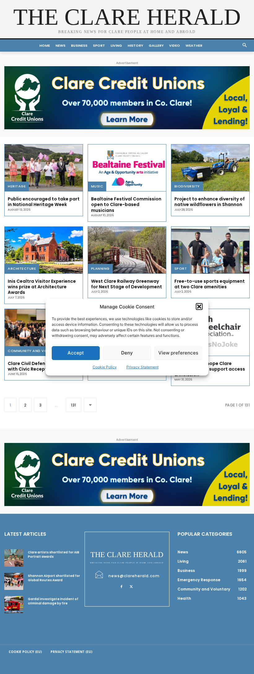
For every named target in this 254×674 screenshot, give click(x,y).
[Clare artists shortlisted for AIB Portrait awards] (13, 557)
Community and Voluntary (36, 350)
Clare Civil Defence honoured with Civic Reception (41, 366)
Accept (76, 353)
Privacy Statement (142, 367)
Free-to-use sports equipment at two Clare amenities (209, 284)
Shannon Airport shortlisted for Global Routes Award (54, 577)
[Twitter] (131, 586)
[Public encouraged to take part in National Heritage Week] (44, 167)
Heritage (17, 186)
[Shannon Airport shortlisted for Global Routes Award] (13, 581)
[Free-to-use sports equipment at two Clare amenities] (210, 250)
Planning (100, 268)
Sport (180, 268)
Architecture (22, 268)
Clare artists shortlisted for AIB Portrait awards (53, 554)
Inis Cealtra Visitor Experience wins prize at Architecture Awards (42, 286)
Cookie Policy (105, 367)
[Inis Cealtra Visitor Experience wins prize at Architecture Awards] (44, 250)
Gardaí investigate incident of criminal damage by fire (53, 601)
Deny (127, 353)
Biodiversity (187, 186)
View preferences (178, 353)
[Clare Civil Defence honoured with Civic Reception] (44, 332)
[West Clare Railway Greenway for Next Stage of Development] (127, 250)
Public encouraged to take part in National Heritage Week (44, 202)
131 (73, 405)
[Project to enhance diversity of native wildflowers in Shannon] (210, 167)
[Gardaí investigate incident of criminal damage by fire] (13, 604)
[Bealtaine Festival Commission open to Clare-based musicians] (127, 167)
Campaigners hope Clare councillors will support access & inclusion (209, 369)
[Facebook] (121, 586)
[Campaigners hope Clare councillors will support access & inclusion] (210, 332)
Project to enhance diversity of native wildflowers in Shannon (209, 202)
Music (97, 186)
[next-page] (90, 405)
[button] (199, 306)
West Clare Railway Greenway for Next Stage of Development (126, 284)
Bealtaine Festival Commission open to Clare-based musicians (126, 204)
